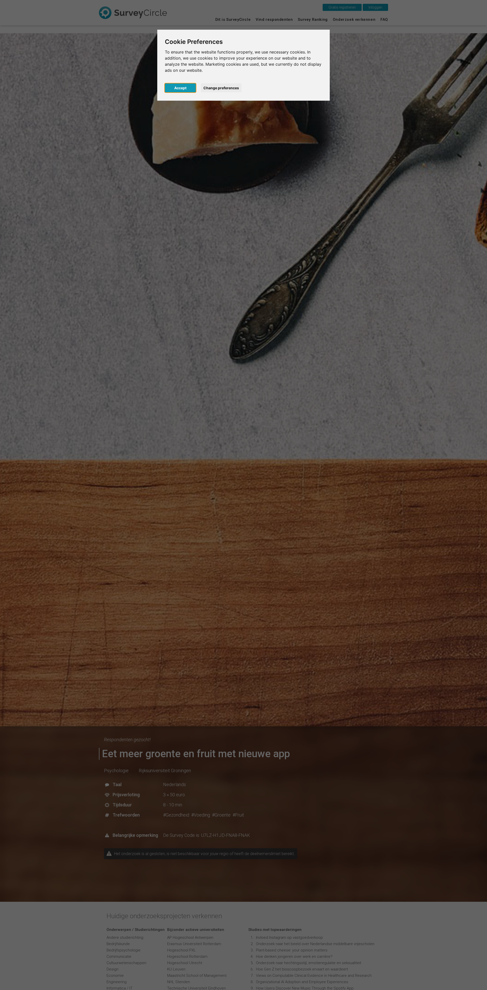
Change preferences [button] (221, 88)
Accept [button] (180, 88)
